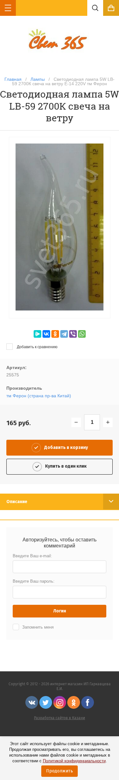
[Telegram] (64, 334)
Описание (16, 501)
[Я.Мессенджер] (37, 334)
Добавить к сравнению (36, 347)
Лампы (37, 79)
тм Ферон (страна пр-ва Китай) (38, 395)
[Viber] (73, 334)
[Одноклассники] (55, 334)
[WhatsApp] (82, 334)
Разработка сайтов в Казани (59, 718)
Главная (13, 79)
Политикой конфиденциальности (74, 760)
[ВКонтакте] (46, 334)
